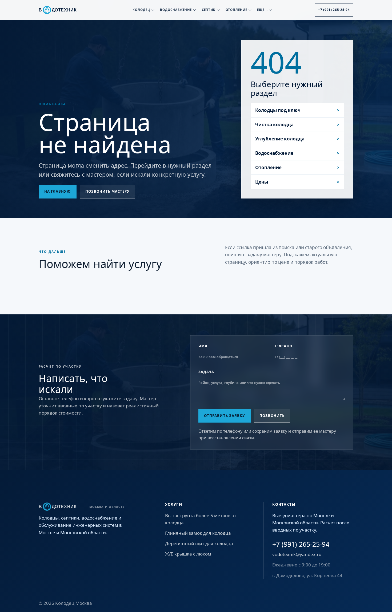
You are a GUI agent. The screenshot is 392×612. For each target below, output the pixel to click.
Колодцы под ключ (278, 110)
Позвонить (272, 415)
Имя (202, 346)
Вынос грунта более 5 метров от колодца (200, 519)
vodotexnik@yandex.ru (297, 554)
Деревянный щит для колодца (199, 543)
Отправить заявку (224, 415)
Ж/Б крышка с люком (188, 554)
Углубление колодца (280, 139)
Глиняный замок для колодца (198, 533)
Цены (261, 182)
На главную (57, 191)
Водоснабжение (176, 10)
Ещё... (262, 10)
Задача (206, 372)
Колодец (141, 10)
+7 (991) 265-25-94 (334, 10)
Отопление (236, 10)
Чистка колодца (274, 124)
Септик (209, 10)
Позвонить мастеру (107, 191)
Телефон (283, 346)
